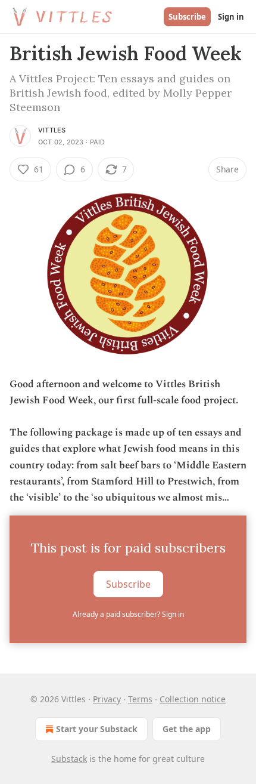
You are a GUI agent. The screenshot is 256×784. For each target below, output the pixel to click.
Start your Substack (97, 728)
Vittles (51, 130)
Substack (69, 758)
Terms (140, 699)
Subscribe (187, 16)
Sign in (231, 16)
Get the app (187, 728)
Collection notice (193, 699)
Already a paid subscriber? (128, 614)
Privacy (107, 699)
